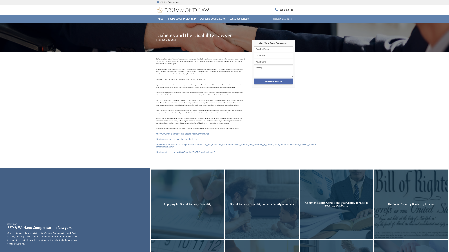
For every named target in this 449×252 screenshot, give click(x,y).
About (161, 19)
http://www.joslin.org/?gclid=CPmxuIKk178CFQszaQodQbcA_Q (185, 152)
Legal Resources (239, 19)
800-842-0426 (286, 10)
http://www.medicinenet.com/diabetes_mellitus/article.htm (182, 134)
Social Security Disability (182, 19)
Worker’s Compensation (213, 19)
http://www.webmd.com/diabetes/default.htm (176, 139)
